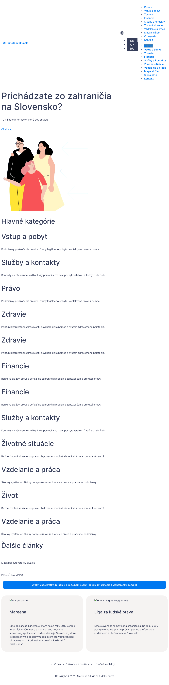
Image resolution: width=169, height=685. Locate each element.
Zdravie (148, 14)
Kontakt (148, 39)
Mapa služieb (152, 32)
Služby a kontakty (154, 21)
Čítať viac (6, 129)
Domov (148, 7)
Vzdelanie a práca (154, 29)
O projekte (150, 36)
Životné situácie (153, 25)
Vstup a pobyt (152, 10)
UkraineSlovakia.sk (15, 43)
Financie (149, 18)
